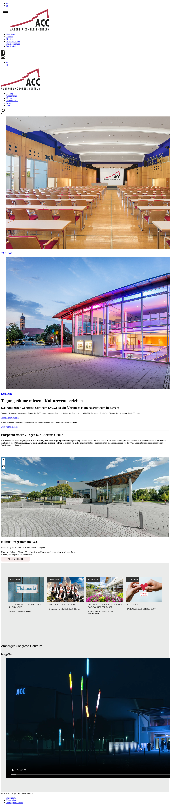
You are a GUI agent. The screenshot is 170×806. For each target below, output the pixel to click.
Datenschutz (11, 800)
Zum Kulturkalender (9, 427)
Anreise (9, 37)
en (7, 6)
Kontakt (9, 39)
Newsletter (10, 34)
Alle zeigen (15, 559)
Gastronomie (11, 96)
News (8, 103)
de (7, 3)
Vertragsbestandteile (14, 802)
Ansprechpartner (13, 41)
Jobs (8, 105)
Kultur (9, 98)
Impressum (11, 798)
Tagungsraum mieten (10, 418)
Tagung (9, 93)
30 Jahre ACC (12, 100)
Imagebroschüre (13, 44)
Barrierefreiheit (12, 46)
